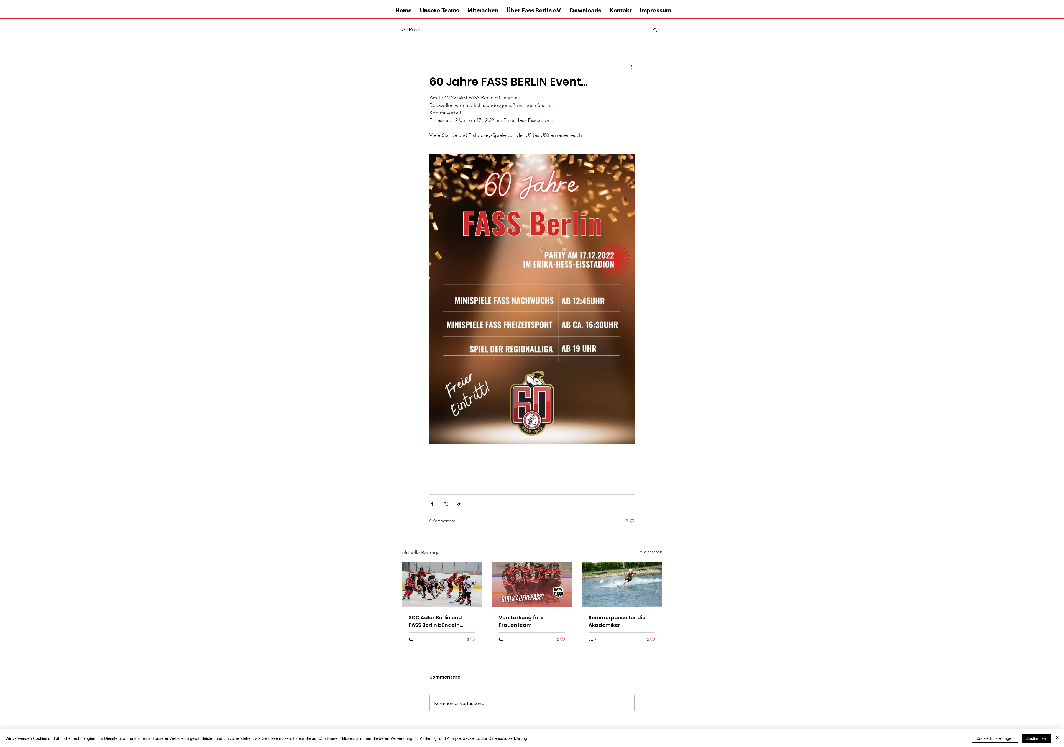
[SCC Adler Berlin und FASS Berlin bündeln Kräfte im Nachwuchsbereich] (442, 584)
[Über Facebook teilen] (432, 503)
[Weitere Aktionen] (631, 66)
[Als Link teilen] (459, 503)
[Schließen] (1057, 738)
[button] (655, 29)
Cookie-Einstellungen (995, 738)
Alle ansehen (651, 551)
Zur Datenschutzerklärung (504, 738)
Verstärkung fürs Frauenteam (521, 621)
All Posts (412, 29)
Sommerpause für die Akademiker (617, 621)
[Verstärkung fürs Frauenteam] (532, 584)
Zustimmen (1036, 738)
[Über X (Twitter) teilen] (445, 503)
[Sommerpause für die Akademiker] (622, 584)
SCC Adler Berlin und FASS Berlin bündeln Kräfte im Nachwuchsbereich (435, 621)
